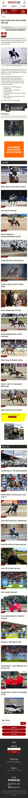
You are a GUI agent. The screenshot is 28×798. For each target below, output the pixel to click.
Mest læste (14, 734)
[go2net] (14, 783)
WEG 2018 (3, 230)
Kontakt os (13, 770)
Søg (23, 723)
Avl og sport (4, 256)
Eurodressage (7, 74)
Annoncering (19, 770)
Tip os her (8, 770)
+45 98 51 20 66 (8, 762)
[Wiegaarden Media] (14, 787)
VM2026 (3, 467)
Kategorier (14, 727)
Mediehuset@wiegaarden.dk (17, 762)
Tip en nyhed (14, 731)
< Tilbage (3, 16)
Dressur (3, 36)
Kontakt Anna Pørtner (12, 416)
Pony (3, 612)
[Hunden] (14, 780)
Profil (3, 206)
